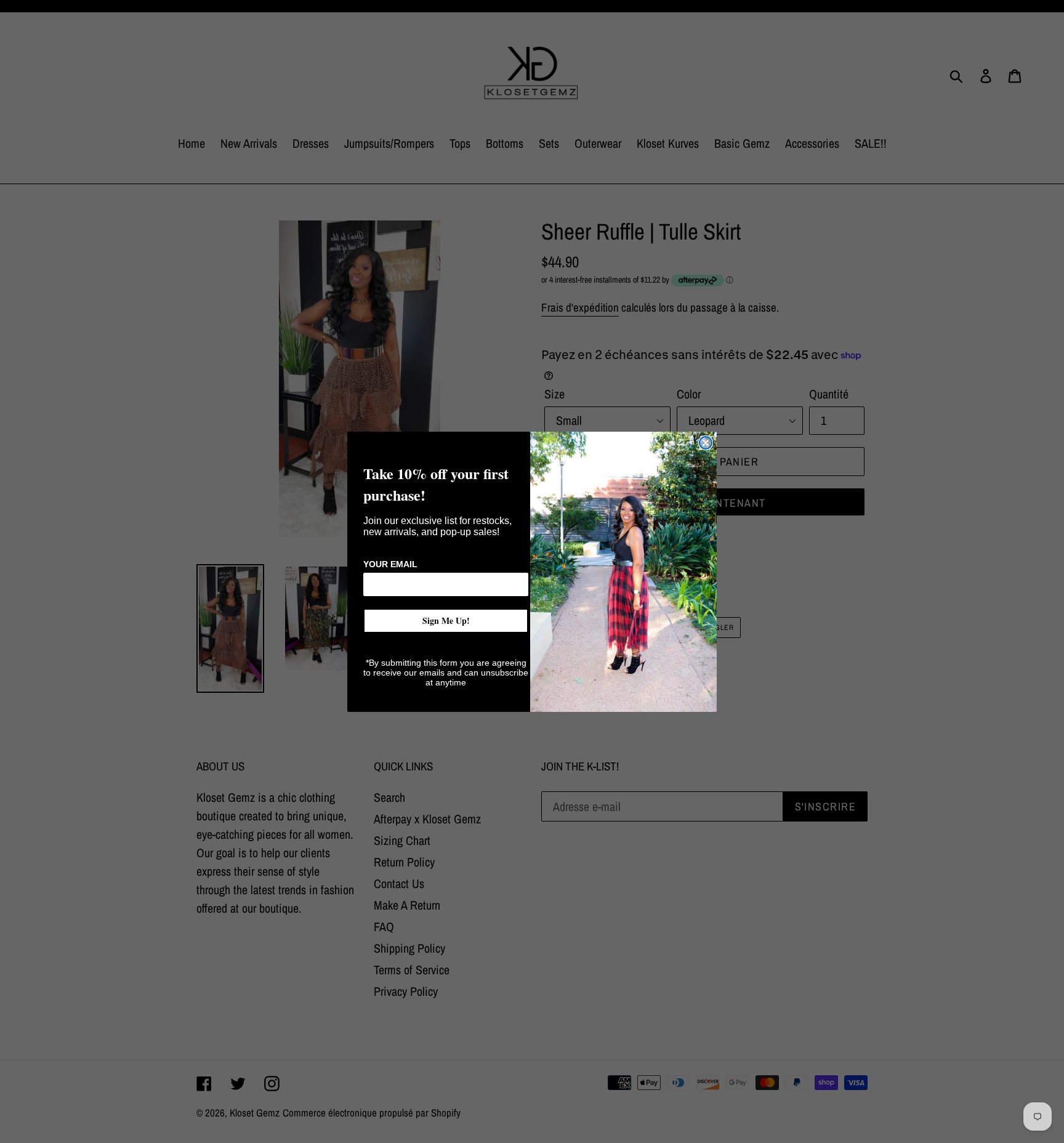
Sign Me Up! (446, 620)
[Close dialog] (705, 443)
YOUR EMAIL (390, 564)
